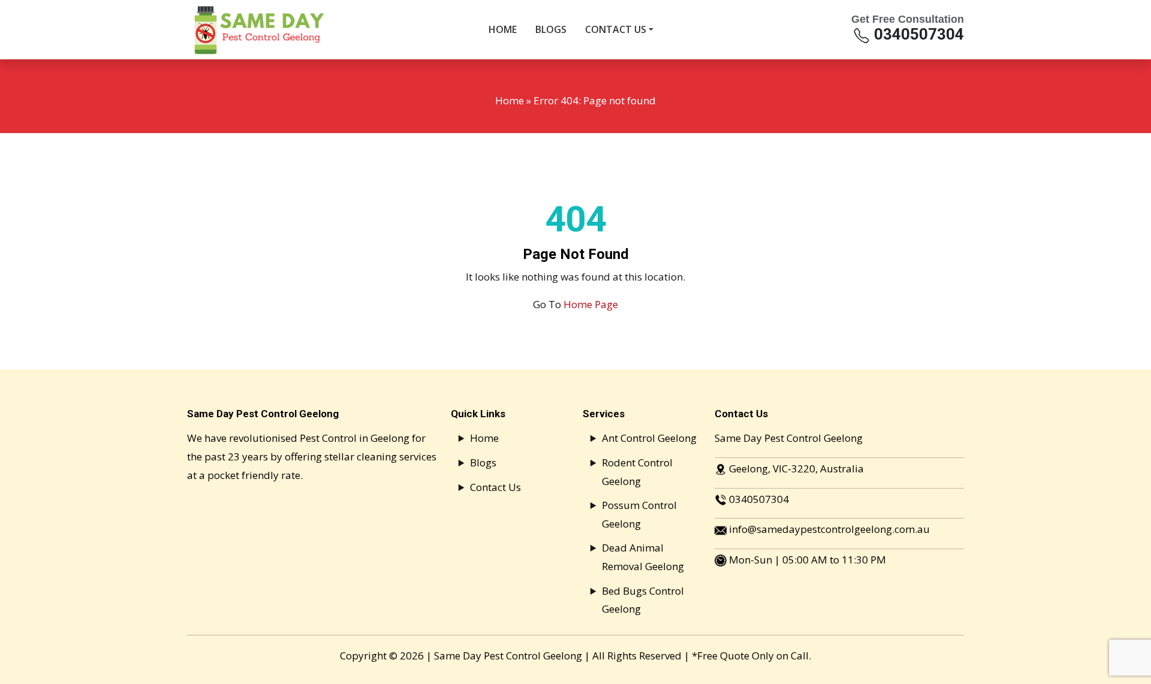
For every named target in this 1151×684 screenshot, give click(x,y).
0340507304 (917, 34)
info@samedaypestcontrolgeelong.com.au (829, 529)
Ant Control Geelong (649, 438)
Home (509, 100)
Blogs (483, 462)
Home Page (591, 304)
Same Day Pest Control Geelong (508, 655)
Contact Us (495, 487)
